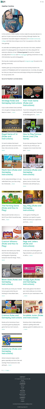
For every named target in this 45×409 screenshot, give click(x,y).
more (13, 112)
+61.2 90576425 (22, 381)
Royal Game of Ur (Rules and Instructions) (10, 136)
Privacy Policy (22, 392)
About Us (22, 385)
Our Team (22, 387)
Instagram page (29, 61)
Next (8, 370)
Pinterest (22, 399)
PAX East (13, 54)
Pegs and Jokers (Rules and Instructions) (30, 243)
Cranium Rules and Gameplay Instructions (12, 316)
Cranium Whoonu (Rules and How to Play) (10, 243)
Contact (22, 388)
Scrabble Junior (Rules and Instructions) (33, 316)
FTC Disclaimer (22, 395)
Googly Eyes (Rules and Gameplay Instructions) (31, 281)
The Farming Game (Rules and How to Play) (10, 207)
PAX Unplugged (22, 54)
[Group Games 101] (3, 2)
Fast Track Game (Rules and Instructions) (30, 102)
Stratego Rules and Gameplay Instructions (12, 101)
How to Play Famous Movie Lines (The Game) (32, 136)
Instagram (22, 401)
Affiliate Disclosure (22, 394)
